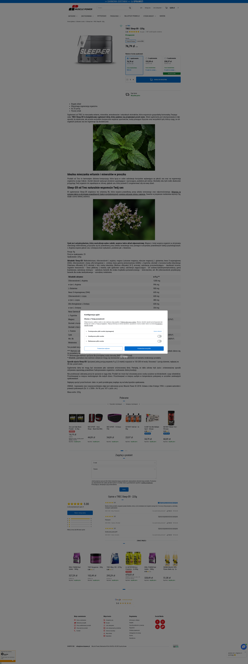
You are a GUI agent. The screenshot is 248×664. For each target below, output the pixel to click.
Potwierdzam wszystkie (144, 348)
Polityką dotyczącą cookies (128, 322)
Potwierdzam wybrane (103, 348)
